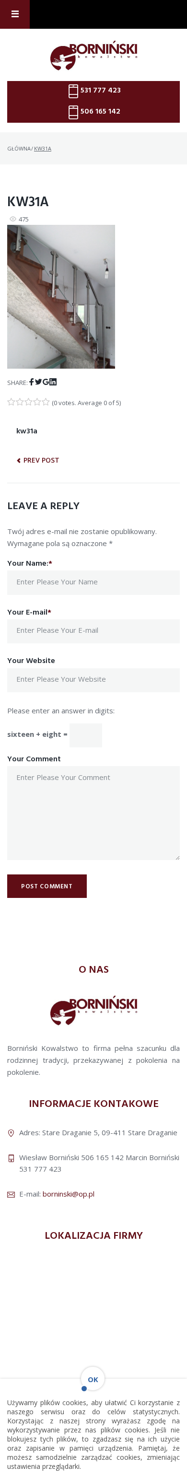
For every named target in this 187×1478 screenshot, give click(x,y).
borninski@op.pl (68, 1194)
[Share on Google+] (45, 382)
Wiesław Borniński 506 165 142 (71, 1157)
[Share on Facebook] (31, 382)
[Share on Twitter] (38, 382)
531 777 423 (101, 90)
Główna (19, 148)
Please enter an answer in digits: (61, 710)
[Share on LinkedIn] (53, 382)
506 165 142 (100, 111)
